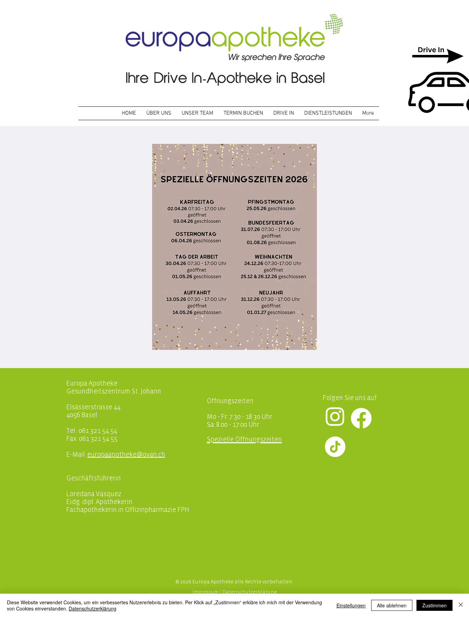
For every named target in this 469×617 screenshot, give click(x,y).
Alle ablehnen (392, 605)
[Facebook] (361, 418)
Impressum (205, 592)
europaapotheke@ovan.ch (126, 455)
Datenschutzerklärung (249, 592)
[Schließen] (461, 605)
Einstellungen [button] (351, 605)
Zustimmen (434, 605)
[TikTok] (335, 446)
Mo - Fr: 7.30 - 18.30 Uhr (239, 417)
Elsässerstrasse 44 (93, 407)
